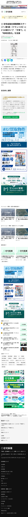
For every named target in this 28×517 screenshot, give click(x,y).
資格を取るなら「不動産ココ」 (7, 427)
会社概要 (3, 464)
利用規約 (15, 112)
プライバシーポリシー (6, 474)
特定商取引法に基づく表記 (7, 471)
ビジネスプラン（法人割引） (7, 499)
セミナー (3, 430)
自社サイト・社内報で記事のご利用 (8, 513)
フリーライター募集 (5, 508)
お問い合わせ (4, 483)
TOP (2, 413)
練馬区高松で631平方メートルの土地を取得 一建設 (7, 257)
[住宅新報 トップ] (8, 11)
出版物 (2, 435)
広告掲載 (3, 501)
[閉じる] (25, 17)
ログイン (23, 11)
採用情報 (3, 469)
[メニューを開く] (2, 12)
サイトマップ (4, 485)
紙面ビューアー (4, 440)
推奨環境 (3, 494)
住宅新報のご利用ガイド (6, 492)
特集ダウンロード (5, 432)
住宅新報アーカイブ (5, 438)
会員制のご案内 (4, 496)
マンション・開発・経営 (9, 413)
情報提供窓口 (4, 510)
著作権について (4, 478)
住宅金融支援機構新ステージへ (9, 37)
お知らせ (3, 466)
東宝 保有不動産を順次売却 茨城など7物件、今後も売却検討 (8, 219)
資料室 (2, 503)
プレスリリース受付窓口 (6, 506)
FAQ (2, 481)
